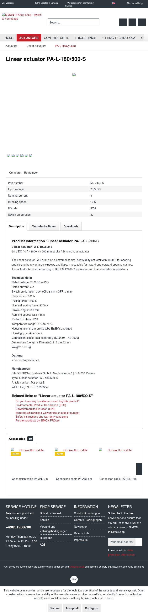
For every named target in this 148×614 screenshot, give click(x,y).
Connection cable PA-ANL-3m (30, 479)
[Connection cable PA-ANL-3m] (30, 461)
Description (16, 226)
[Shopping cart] (142, 22)
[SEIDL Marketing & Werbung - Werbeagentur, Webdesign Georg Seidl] (74, 579)
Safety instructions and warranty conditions (41, 416)
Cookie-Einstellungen (87, 513)
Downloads (71, 226)
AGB (42, 544)
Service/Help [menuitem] (134, 3)
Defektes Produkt (50, 513)
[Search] (95, 22)
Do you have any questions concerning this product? (47, 401)
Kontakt (44, 520)
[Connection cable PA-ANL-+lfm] (118, 461)
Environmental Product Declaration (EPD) (40, 405)
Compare (14, 172)
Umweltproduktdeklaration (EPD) (35, 409)
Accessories (20, 439)
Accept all (72, 608)
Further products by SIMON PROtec (37, 420)
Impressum (81, 540)
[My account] (132, 22)
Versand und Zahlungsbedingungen (53, 529)
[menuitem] (73, 22)
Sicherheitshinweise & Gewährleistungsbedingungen (47, 413)
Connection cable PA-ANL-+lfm (118, 479)
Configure (91, 608)
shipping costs (76, 566)
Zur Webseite (8, 2)
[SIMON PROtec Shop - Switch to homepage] (23, 22)
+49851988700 (18, 527)
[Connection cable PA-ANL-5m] (74, 461)
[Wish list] (123, 22)
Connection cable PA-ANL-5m (74, 479)
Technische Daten (44, 226)
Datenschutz (81, 533)
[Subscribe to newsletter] (138, 542)
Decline (55, 608)
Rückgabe (46, 538)
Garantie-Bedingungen (88, 520)
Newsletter (80, 526)
